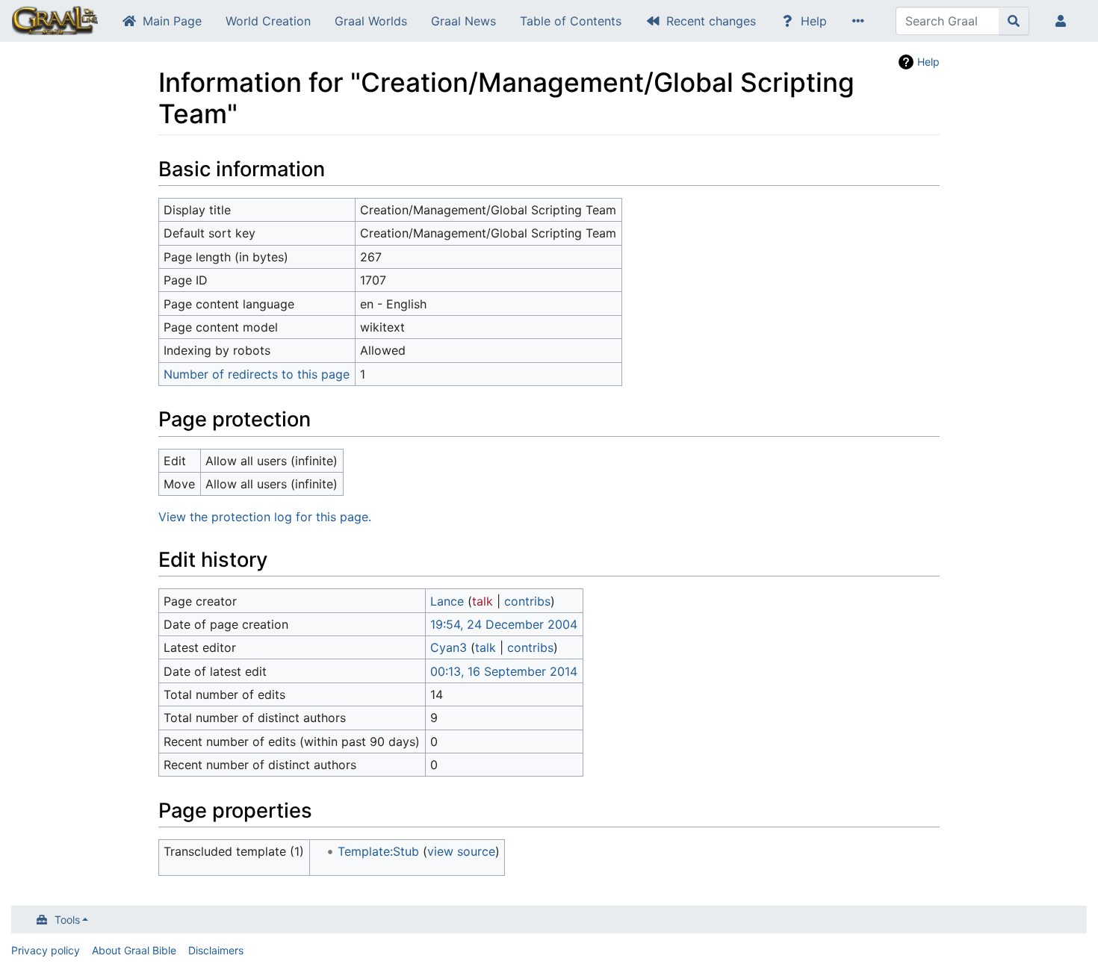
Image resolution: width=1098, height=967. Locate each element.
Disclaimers (216, 950)
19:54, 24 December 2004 (503, 624)
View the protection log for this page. (264, 516)
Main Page (172, 20)
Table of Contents (570, 20)
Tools (67, 919)
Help (814, 20)
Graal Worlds (371, 20)
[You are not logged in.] (1063, 21)
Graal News (463, 20)
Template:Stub (378, 851)
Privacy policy (45, 950)
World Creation (268, 20)
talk (482, 601)
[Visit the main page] (55, 22)
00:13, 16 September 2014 (503, 671)
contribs (527, 601)
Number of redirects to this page (257, 374)
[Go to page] (1014, 21)
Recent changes (711, 20)
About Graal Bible (134, 950)
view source (461, 851)
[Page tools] (861, 21)
